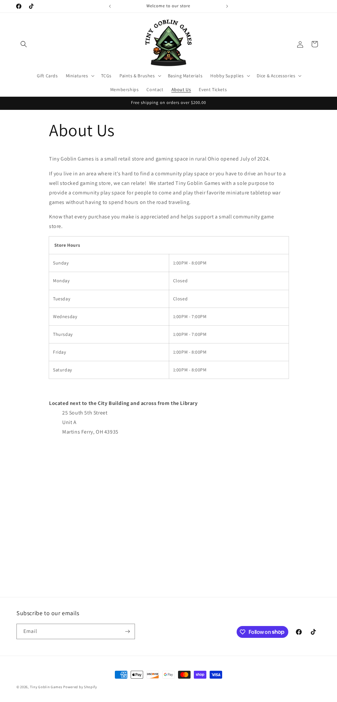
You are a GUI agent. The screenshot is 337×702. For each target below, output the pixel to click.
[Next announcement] (227, 6)
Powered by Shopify (80, 687)
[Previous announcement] (110, 6)
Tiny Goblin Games (46, 687)
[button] (23, 44)
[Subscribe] (127, 631)
